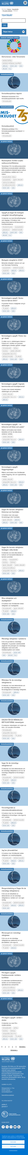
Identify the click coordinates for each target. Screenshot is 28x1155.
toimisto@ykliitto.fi (7, 1092)
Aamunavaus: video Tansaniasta (13, 57)
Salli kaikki (13, 1146)
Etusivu (9, 9)
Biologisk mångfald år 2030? (12, 260)
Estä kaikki (13, 1142)
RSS (18, 1126)
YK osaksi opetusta (7, 11)
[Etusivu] (7, 3)
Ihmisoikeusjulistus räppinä (12, 93)
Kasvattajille (15, 9)
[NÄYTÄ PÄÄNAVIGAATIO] (25, 3)
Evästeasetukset (13, 1150)
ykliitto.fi (4, 1104)
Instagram (11, 1126)
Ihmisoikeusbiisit (8, 126)
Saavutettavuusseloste (8, 1095)
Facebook (3, 1126)
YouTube (15, 1126)
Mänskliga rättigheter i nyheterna (14, 639)
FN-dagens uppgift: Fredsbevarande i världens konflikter (11, 975)
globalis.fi (4, 1106)
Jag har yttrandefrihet (10, 850)
